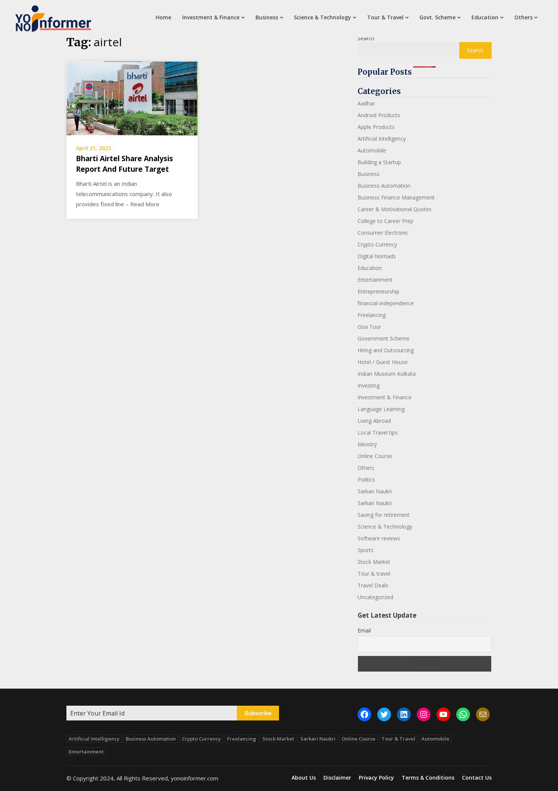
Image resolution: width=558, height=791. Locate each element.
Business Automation (384, 185)
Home (163, 17)
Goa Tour (369, 326)
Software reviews (379, 538)
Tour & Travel (385, 17)
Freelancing (372, 315)
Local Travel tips (378, 432)
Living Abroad (374, 420)
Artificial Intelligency (382, 138)
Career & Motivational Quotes (395, 209)
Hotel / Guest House (383, 362)
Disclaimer (337, 777)
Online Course (375, 456)
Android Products (379, 115)
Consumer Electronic (383, 232)
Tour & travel (374, 573)
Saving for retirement (384, 514)
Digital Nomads (377, 256)
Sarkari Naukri (375, 491)
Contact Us (477, 777)
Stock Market (374, 561)
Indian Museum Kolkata (387, 373)
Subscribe (257, 713)
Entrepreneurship (378, 291)
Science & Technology (322, 17)
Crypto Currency (377, 244)
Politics (366, 479)
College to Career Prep (385, 220)
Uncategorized (375, 597)
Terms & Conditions (428, 777)
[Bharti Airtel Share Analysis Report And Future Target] (132, 97)
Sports (366, 550)
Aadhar (366, 103)
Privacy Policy (376, 777)
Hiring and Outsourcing (386, 350)
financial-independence (386, 303)
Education (484, 17)
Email (364, 630)
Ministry (367, 444)
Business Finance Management (396, 197)
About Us (304, 777)
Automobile (372, 150)
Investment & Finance (211, 17)
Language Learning (381, 409)
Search (366, 38)
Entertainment (375, 279)
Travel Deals (373, 585)
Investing (369, 385)
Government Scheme (384, 338)
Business (266, 17)
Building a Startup (379, 162)
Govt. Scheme (437, 17)
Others (523, 17)
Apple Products (376, 126)
